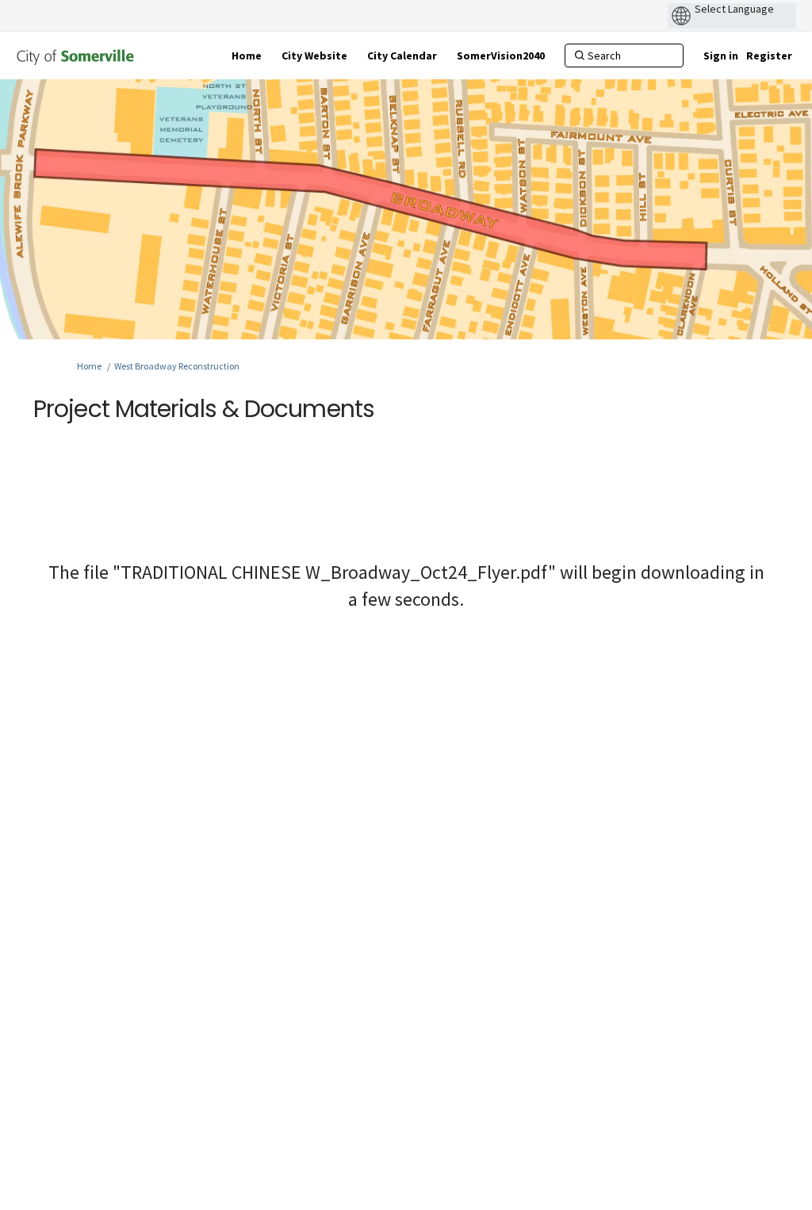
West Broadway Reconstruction (176, 366)
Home (89, 366)
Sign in (720, 55)
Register (769, 55)
